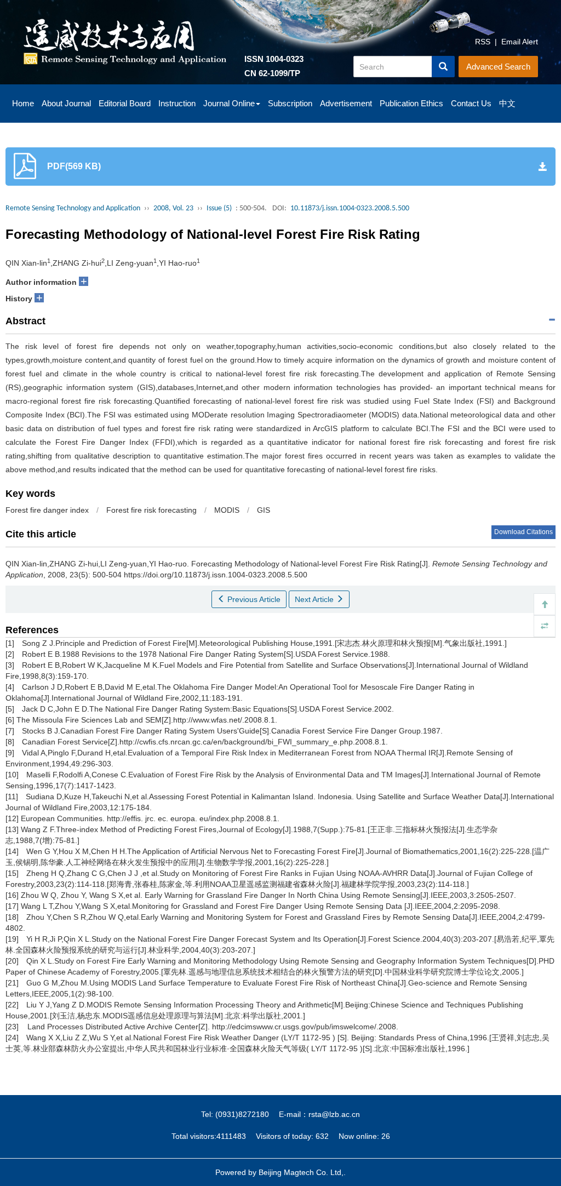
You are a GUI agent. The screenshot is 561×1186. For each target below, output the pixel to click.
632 (322, 1136)
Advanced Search (498, 66)
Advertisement (346, 103)
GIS (263, 510)
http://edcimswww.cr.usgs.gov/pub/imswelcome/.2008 (304, 1026)
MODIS (226, 510)
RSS (482, 41)
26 (385, 1136)
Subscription (290, 103)
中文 (507, 103)
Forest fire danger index (47, 510)
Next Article (315, 599)
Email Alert (519, 41)
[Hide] (545, 626)
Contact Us (471, 103)
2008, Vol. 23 (173, 208)
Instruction (177, 103)
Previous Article (252, 599)
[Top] (545, 604)
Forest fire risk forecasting (151, 510)
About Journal (66, 103)
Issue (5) (219, 208)
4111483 (231, 1136)
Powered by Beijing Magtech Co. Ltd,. (280, 1172)
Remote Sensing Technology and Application (72, 208)
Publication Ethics (411, 103)
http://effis (124, 818)
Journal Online (229, 103)
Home (23, 103)
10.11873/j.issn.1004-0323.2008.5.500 (349, 208)
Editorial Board (125, 103)
